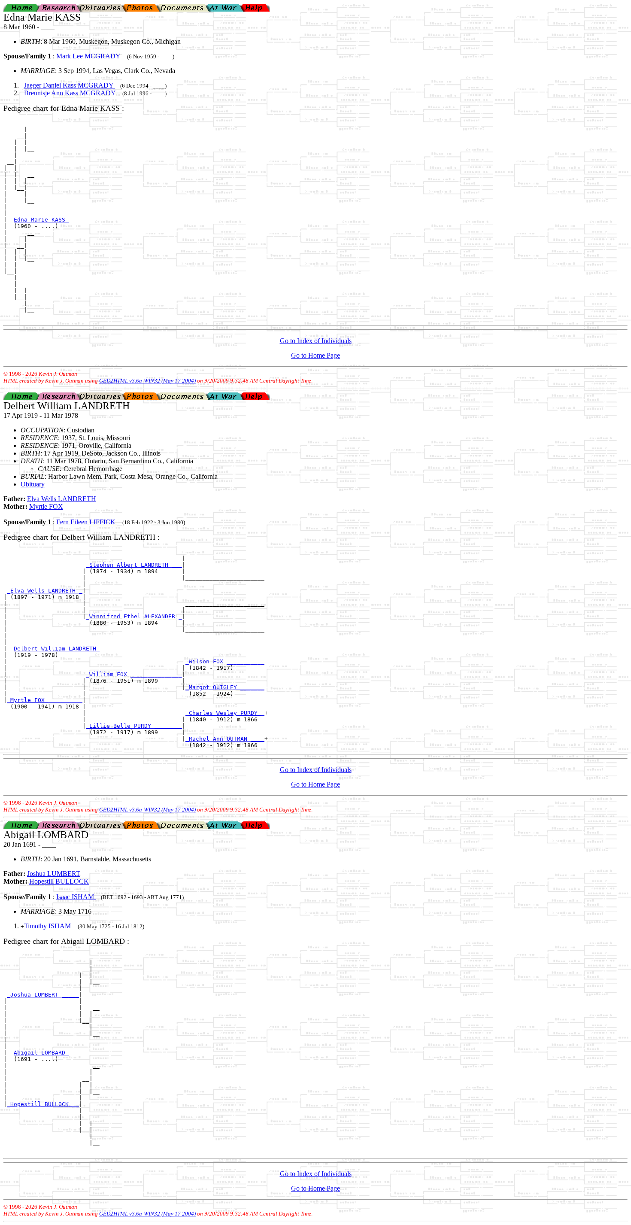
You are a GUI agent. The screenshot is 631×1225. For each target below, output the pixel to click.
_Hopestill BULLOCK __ (43, 1104)
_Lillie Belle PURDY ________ (134, 726)
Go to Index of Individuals (316, 340)
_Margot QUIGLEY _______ (224, 687)
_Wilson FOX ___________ (224, 661)
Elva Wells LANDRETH (61, 498)
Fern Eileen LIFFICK (86, 522)
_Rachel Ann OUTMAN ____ (224, 739)
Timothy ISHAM (48, 926)
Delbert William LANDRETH (57, 648)
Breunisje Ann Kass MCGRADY (70, 93)
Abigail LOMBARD (41, 1052)
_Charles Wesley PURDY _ (224, 713)
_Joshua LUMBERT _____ (43, 994)
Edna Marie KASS (41, 219)
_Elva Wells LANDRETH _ (44, 590)
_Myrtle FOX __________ (44, 700)
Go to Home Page (315, 355)
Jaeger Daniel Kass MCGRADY (69, 85)
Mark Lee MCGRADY (89, 56)
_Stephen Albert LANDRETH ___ (134, 565)
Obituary (33, 484)
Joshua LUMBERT (53, 873)
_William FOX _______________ (134, 674)
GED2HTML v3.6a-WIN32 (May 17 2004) (147, 380)
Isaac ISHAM (76, 896)
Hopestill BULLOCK (59, 881)
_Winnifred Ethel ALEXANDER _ (134, 616)
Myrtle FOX (46, 506)
